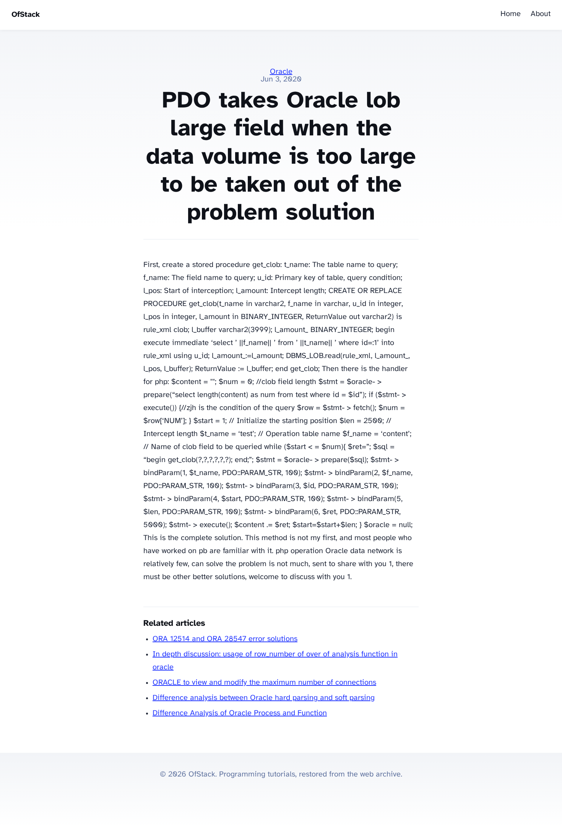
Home (510, 14)
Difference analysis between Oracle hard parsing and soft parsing (264, 698)
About (541, 14)
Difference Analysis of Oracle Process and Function (240, 713)
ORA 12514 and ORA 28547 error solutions (225, 639)
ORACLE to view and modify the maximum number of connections (264, 683)
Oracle (281, 72)
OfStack (25, 15)
